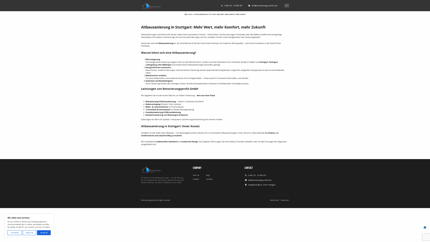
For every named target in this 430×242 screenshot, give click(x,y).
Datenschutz (274, 200)
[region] (29, 226)
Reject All (29, 233)
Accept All (43, 233)
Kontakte (209, 179)
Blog (190, 14)
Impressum (285, 200)
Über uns (196, 175)
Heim (185, 14)
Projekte (196, 179)
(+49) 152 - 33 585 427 (257, 175)
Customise (15, 233)
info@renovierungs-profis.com (259, 180)
